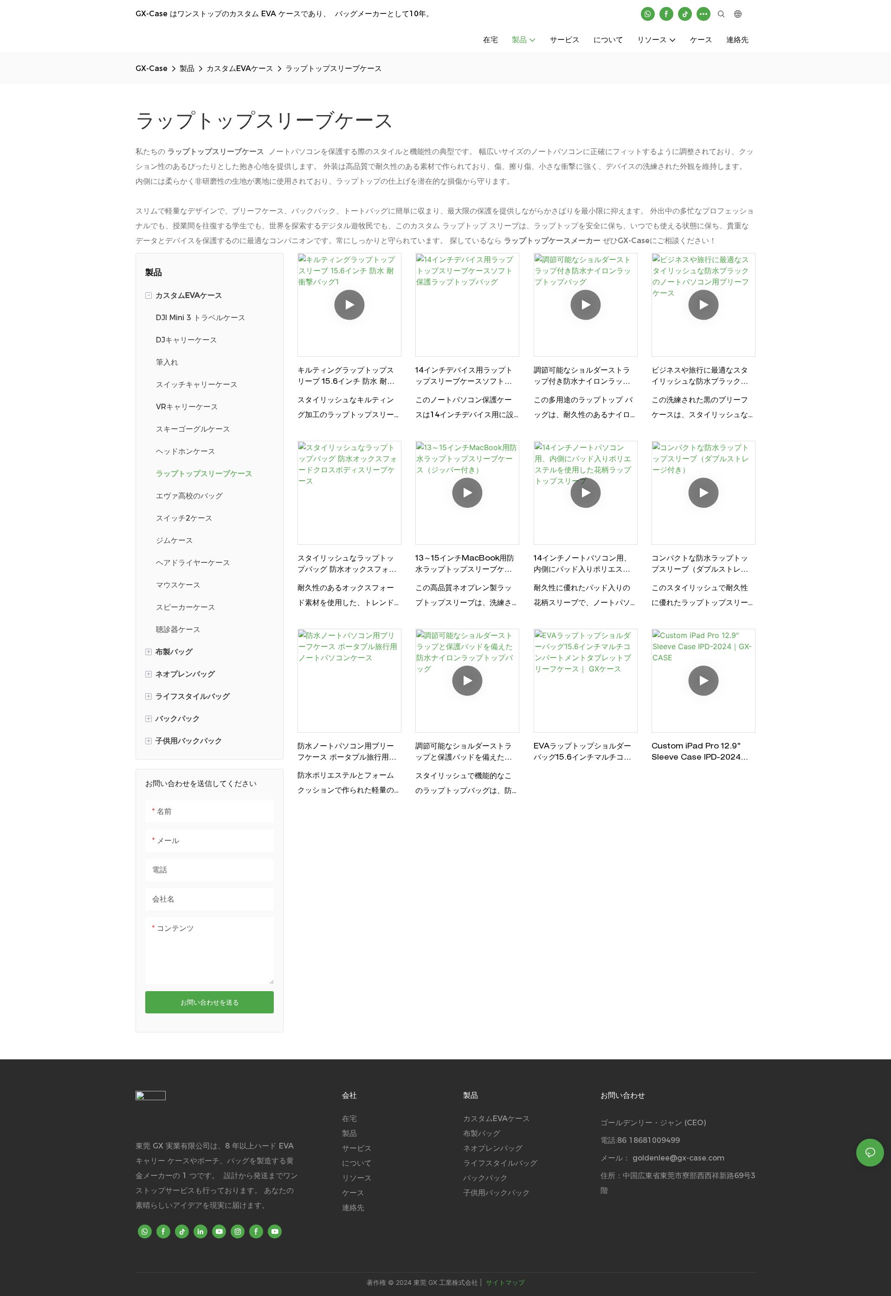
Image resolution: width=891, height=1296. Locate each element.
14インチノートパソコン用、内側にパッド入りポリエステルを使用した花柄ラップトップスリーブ (582, 565)
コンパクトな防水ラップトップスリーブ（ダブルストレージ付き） (700, 565)
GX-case (152, 68)
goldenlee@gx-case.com (678, 1158)
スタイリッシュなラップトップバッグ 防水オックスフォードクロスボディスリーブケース (346, 565)
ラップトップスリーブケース (333, 68)
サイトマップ (504, 1282)
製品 (187, 68)
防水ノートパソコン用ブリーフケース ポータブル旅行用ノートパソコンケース (346, 753)
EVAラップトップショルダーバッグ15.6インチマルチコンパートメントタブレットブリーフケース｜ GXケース (582, 753)
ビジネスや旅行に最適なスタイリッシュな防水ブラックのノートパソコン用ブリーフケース (700, 378)
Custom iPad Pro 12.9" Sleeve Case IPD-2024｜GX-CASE (700, 753)
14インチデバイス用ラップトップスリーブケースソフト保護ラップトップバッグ (464, 378)
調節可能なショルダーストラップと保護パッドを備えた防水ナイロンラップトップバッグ (463, 753)
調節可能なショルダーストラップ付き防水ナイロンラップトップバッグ (582, 378)
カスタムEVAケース (240, 68)
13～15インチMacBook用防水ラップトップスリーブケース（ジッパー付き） (464, 565)
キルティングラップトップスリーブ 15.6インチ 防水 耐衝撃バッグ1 (345, 378)
